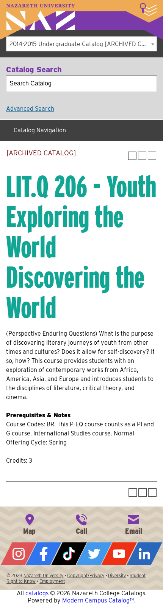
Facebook (43, 553)
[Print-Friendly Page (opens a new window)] (142, 156)
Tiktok (69, 553)
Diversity (117, 575)
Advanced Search (30, 108)
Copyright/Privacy (85, 575)
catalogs (37, 593)
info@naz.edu (133, 523)
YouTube (119, 553)
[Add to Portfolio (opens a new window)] (132, 156)
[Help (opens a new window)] (152, 156)
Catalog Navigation (40, 130)
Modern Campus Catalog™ (98, 600)
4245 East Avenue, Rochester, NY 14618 (29, 523)
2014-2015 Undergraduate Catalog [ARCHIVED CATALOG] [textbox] (83, 44)
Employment (52, 581)
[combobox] (81, 43)
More (148, 9)
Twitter (94, 553)
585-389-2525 (81, 523)
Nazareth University (40, 17)
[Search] (149, 83)
